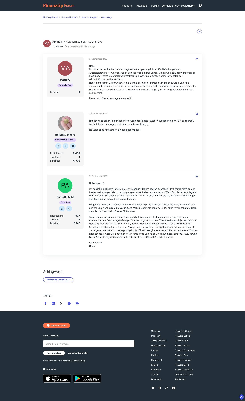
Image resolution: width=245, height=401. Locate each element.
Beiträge (54, 92)
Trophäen (55, 157)
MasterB (59, 46)
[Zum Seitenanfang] (242, 397)
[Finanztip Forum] (58, 5)
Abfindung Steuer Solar (58, 279)
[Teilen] (199, 31)
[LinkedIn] (173, 388)
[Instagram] (159, 388)
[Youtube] (153, 388)
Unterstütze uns (59, 325)
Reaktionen (56, 153)
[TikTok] (166, 388)
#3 (196, 176)
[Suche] (200, 5)
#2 (197, 114)
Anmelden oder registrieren (178, 5)
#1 (197, 59)
